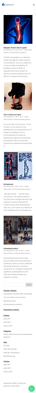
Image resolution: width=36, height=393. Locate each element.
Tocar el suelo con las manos (12, 114)
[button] (32, 389)
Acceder (7, 345)
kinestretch (10, 50)
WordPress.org (9, 356)
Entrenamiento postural (11, 248)
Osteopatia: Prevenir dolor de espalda (15, 47)
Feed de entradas (10, 349)
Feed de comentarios (12, 352)
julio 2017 (7, 319)
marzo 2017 (8, 326)
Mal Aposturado (8, 184)
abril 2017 (7, 322)
